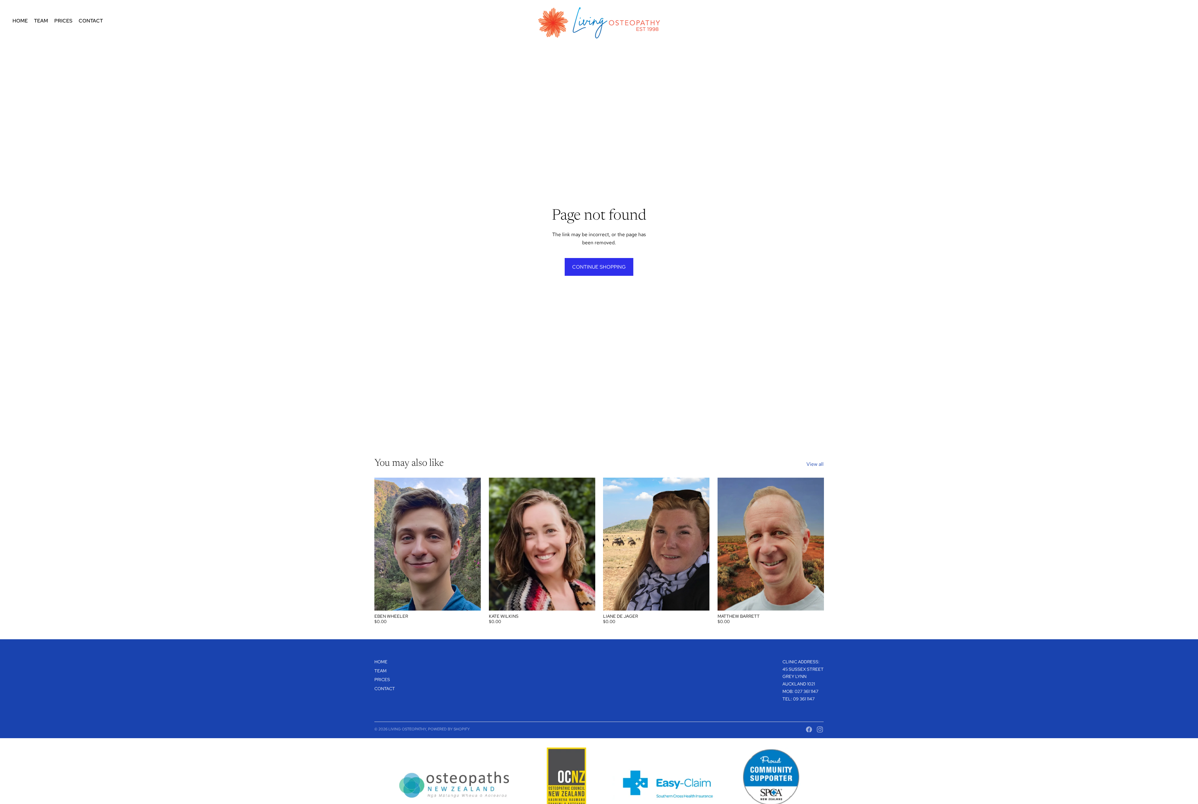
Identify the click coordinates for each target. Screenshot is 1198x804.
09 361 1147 (804, 699)
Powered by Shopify (449, 729)
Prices (382, 679)
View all (815, 464)
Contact (384, 688)
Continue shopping (599, 267)
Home (380, 662)
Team (380, 671)
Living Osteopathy (407, 729)
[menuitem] (20, 21)
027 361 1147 (806, 691)
